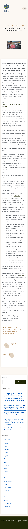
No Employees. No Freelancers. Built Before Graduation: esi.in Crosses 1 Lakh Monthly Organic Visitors (14, 407)
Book (5, 446)
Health (6, 484)
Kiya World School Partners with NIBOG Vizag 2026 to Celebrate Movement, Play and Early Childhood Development (14, 421)
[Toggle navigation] (24, 8)
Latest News (7, 487)
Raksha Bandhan (8, 333)
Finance (6, 468)
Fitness (6, 471)
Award (6, 443)
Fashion (6, 465)
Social (5, 497)
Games (6, 478)
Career (6, 452)
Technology (7, 503)
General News (8, 481)
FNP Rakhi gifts (13, 327)
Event (5, 462)
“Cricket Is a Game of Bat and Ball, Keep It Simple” (14, 428)
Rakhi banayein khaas (10, 331)
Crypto (6, 456)
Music (5, 494)
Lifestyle (6, 490)
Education (7, 459)
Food (5, 475)
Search (4, 378)
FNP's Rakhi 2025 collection (12, 329)
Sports (6, 500)
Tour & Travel (8, 506)
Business (8, 25)
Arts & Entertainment (10, 440)
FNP (6, 327)
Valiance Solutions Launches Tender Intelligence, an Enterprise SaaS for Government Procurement (14, 414)
